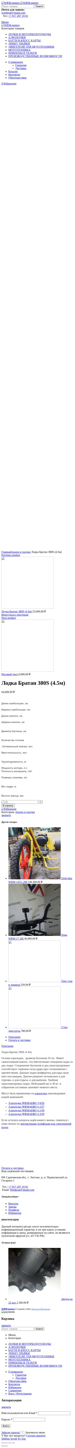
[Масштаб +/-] (13, 1442)
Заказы (12, 1206)
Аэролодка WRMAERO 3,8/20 (26, 1103)
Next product (8, 617)
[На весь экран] (9, 1442)
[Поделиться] (6, 1442)
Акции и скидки (21, 551)
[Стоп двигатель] (34, 1027)
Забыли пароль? (10, 1432)
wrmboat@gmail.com (13, 12)
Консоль (13, 1203)
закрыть (6, 815)
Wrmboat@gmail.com (22, 1189)
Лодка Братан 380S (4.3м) (16, 611)
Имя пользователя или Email (19, 1413)
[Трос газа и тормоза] (34, 981)
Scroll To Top (18, 1438)
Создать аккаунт (36, 1435)
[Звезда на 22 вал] (34, 1299)
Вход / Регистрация (19, 1393)
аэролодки (41, 1093)
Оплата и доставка (19, 1040)
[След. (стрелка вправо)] (6, 1445)
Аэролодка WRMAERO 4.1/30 (26, 1110)
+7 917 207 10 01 (18, 15)
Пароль (6, 1419)
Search (39, 6)
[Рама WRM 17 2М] (34, 934)
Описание (14, 1037)
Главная (6, 551)
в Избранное (8, 808)
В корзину (8, 805)
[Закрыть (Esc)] (2, 1442)
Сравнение (14, 1390)
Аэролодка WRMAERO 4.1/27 (26, 1106)
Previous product (10, 555)
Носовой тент (9, 674)
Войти (6, 1426)
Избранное (14, 1212)
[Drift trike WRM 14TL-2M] (34, 878)
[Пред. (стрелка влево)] (2, 1445)
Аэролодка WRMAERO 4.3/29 (26, 1114)
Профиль (13, 1209)
